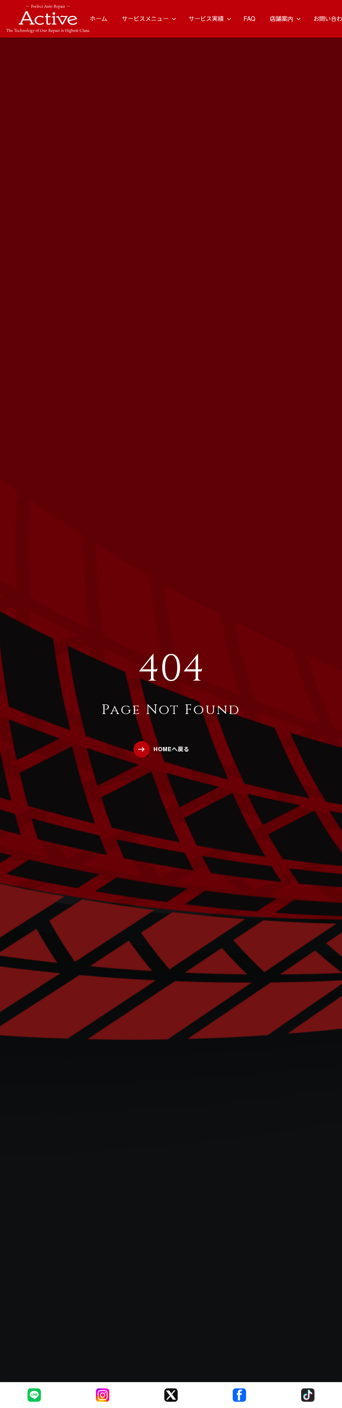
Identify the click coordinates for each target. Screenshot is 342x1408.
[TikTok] (308, 1395)
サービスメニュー (145, 18)
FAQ (249, 18)
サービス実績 (206, 18)
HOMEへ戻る (171, 749)
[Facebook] (239, 1395)
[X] (171, 1395)
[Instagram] (102, 1395)
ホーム (98, 18)
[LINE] (34, 1395)
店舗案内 (281, 18)
